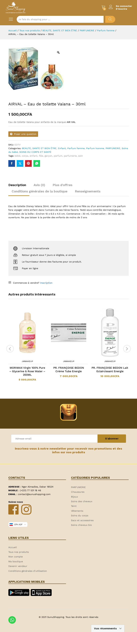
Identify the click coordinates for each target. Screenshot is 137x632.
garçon (48, 155)
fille (41, 155)
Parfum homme (95, 148)
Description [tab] (17, 185)
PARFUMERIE (113, 148)
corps (25, 155)
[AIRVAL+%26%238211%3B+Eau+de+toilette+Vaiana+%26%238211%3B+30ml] (20, 163)
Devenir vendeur (17, 566)
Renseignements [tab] (87, 191)
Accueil (12, 547)
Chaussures (77, 492)
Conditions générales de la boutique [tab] (39, 191)
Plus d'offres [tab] (62, 185)
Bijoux (74, 496)
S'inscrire (121, 8)
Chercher (110, 19)
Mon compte (15, 556)
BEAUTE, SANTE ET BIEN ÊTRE (39, 148)
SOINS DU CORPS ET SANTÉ (35, 152)
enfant (33, 155)
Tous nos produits (18, 552)
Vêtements (77, 510)
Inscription (46, 282)
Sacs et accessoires (82, 520)
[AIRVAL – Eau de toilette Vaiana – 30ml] (11, 163)
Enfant (62, 148)
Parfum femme (76, 148)
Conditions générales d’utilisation (27, 571)
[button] (23, 356)
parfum (58, 155)
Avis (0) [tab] (39, 185)
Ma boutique (15, 561)
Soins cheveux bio (81, 525)
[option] (27, 346)
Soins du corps (79, 515)
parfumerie (70, 155)
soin (80, 155)
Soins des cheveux (81, 501)
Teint (74, 506)
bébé (17, 155)
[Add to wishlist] (31, 356)
